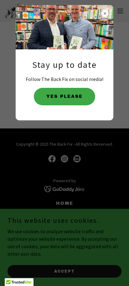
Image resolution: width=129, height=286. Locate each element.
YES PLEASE (64, 96)
